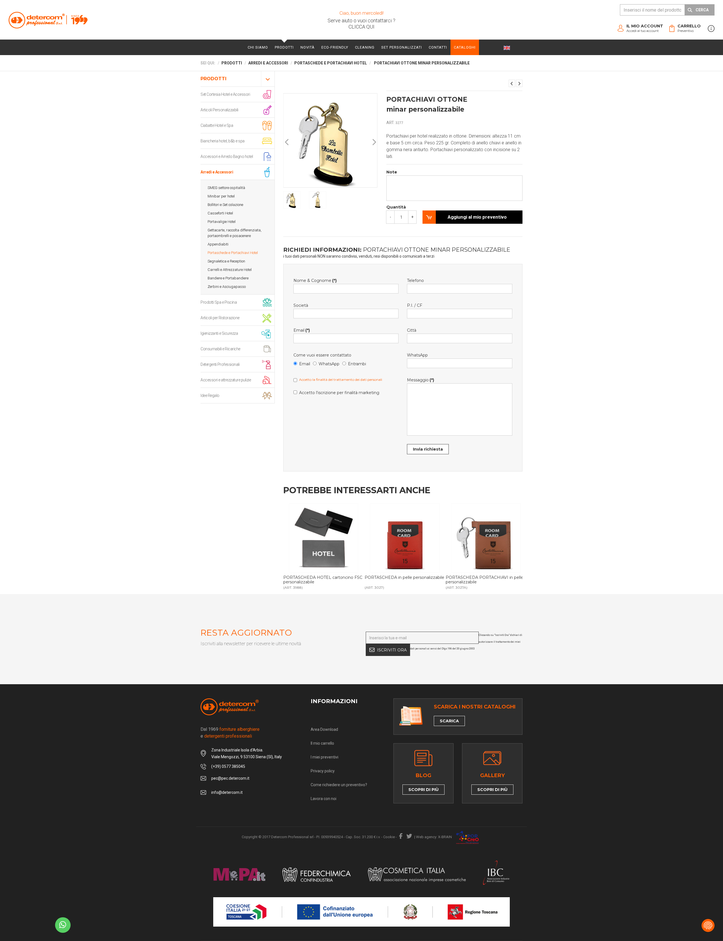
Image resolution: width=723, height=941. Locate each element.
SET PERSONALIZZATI (401, 47)
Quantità (396, 207)
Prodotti (284, 47)
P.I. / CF (414, 305)
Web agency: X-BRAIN (434, 837)
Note (391, 172)
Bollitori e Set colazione (225, 205)
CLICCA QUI (361, 27)
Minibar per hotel (221, 196)
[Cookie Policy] (708, 925)
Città (411, 330)
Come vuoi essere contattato (322, 355)
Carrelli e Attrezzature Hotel (230, 270)
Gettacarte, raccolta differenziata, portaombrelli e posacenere (235, 233)
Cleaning (364, 47)
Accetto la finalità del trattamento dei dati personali (340, 379)
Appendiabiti (218, 244)
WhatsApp (329, 363)
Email (301, 330)
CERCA (702, 10)
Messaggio (420, 380)
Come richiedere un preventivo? (339, 785)
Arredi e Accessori (217, 172)
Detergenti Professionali (220, 364)
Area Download (324, 729)
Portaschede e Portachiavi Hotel (233, 253)
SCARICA (449, 720)
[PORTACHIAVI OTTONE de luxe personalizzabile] (512, 83)
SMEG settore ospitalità (226, 188)
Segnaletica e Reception (226, 261)
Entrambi (357, 363)
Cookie (389, 837)
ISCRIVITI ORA (392, 650)
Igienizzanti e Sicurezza (219, 333)
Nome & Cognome (315, 280)
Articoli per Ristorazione (220, 318)
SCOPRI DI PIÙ (423, 789)
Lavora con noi (323, 798)
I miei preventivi (324, 757)
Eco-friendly (334, 47)
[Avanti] (374, 142)
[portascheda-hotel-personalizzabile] (404, 538)
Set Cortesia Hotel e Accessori (225, 94)
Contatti (438, 47)
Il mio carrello (322, 743)
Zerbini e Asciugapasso (227, 286)
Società (300, 305)
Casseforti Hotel (220, 213)
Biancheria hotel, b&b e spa (223, 141)
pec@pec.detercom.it (230, 778)
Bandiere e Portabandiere (228, 278)
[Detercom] (48, 20)
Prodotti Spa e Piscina (219, 302)
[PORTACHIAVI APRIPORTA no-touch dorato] (519, 83)
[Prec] (287, 142)
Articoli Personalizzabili (219, 110)
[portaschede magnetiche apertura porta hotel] (323, 538)
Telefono (415, 280)
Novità (307, 47)
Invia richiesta (428, 449)
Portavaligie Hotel (222, 222)
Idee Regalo (210, 395)
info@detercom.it (227, 792)
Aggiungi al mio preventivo (477, 217)
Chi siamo (258, 47)
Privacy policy (323, 771)
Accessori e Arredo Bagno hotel (227, 156)
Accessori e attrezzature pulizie (226, 380)
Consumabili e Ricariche (220, 349)
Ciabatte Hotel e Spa (217, 125)
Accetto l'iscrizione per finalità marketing (339, 392)
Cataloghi (465, 47)
